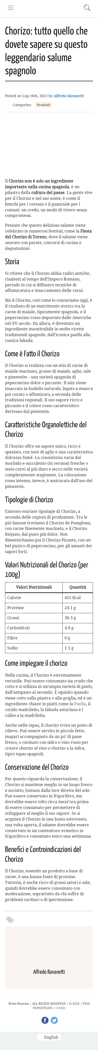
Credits (60, 1008)
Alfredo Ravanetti (69, 96)
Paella (80, 704)
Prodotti (43, 105)
